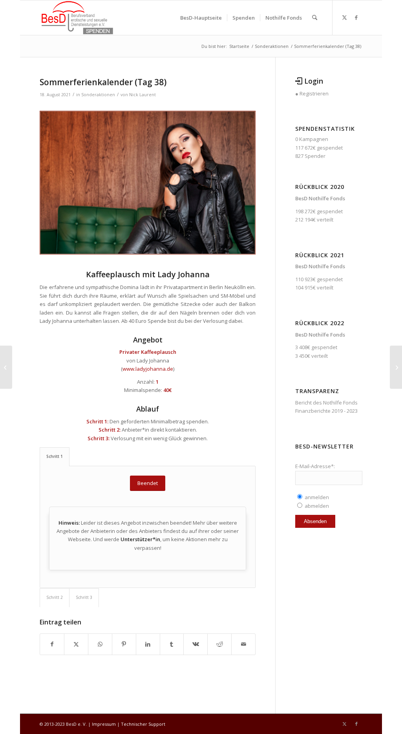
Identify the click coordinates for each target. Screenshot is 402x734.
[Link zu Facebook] (356, 17)
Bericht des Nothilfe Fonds (326, 402)
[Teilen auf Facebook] (52, 644)
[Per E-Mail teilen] (243, 644)
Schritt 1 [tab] (54, 456)
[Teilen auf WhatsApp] (100, 644)
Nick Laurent (142, 94)
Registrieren (314, 93)
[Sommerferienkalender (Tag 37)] (6, 367)
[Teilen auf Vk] (195, 644)
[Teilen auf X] (76, 644)
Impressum (104, 724)
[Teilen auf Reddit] (219, 644)
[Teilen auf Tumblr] (172, 644)
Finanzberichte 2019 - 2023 (326, 410)
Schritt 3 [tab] (84, 597)
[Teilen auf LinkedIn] (148, 644)
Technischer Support (143, 724)
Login (313, 81)
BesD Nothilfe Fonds (320, 198)
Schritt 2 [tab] (54, 597)
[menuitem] (201, 17)
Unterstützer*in (140, 539)
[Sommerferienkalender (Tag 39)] (396, 367)
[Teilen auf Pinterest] (124, 644)
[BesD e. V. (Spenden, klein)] (77, 17)
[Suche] (314, 17)
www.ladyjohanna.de (147, 368)
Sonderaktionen (98, 94)
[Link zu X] (345, 17)
